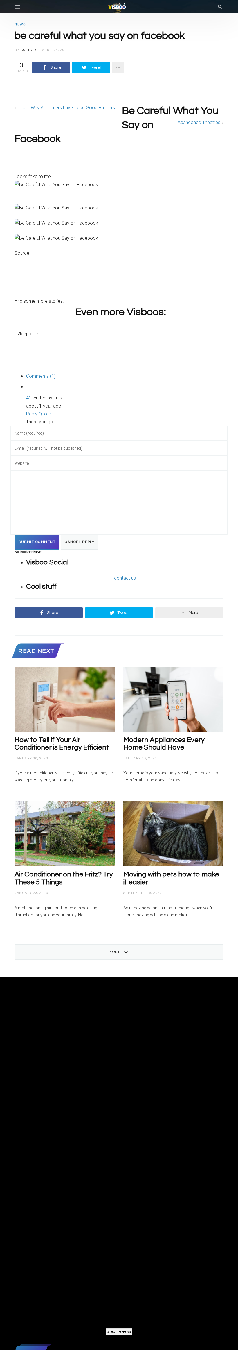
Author (28, 49)
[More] (118, 67)
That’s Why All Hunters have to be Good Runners (66, 107)
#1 (28, 398)
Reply (31, 414)
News (20, 24)
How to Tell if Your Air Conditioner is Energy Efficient (62, 743)
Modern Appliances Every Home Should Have (164, 743)
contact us (125, 578)
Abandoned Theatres (199, 122)
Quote (45, 414)
